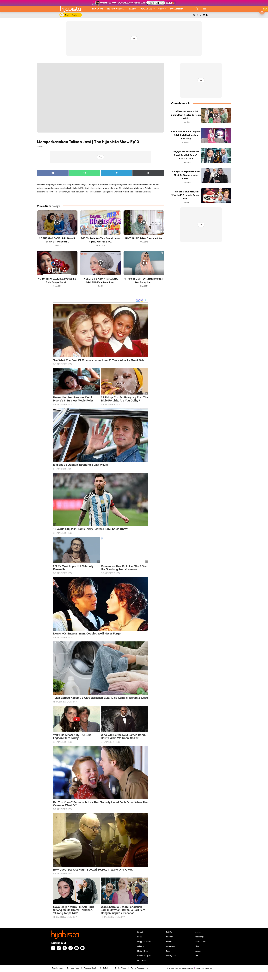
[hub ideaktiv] (204, 8)
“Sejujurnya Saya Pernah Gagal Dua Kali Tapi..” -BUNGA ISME (186, 155)
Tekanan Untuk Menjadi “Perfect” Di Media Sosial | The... (186, 195)
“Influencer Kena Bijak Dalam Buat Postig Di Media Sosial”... (186, 115)
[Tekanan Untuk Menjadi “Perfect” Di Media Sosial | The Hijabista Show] (216, 195)
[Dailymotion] (207, 15)
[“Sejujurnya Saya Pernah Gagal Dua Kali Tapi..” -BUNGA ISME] (216, 155)
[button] (197, 9)
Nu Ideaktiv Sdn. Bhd (187, 968)
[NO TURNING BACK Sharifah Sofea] (144, 222)
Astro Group (208, 968)
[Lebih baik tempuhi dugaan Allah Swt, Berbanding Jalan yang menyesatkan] (216, 135)
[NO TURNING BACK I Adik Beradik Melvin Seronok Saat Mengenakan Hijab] (57, 222)
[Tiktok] (200, 15)
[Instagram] (194, 15)
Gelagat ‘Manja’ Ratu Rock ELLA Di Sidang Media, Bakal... (186, 175)
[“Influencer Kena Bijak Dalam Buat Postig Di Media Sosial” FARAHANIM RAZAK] (216, 115)
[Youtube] (203, 15)
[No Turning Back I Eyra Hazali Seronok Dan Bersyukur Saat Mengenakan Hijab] (144, 263)
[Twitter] (197, 15)
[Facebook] (191, 15)
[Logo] (70, 9)
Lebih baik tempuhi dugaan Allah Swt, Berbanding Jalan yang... (186, 135)
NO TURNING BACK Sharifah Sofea (143, 238)
